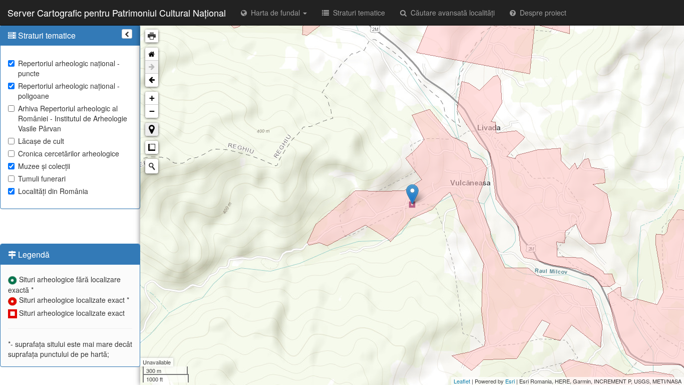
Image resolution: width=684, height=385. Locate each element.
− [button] (152, 111)
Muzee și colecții (44, 166)
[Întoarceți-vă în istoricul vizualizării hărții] (151, 80)
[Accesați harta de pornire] (151, 54)
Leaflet (462, 381)
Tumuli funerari (42, 178)
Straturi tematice (357, 13)
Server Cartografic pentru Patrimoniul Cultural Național (117, 12)
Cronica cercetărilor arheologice (68, 153)
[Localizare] (151, 129)
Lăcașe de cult (41, 141)
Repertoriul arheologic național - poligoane (69, 91)
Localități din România (53, 191)
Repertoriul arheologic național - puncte (69, 68)
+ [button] (152, 98)
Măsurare (151, 147)
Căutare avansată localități (451, 13)
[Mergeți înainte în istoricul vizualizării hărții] (151, 67)
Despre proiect (541, 13)
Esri (510, 381)
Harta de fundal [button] (274, 13)
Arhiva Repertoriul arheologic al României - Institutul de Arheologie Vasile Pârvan (72, 118)
